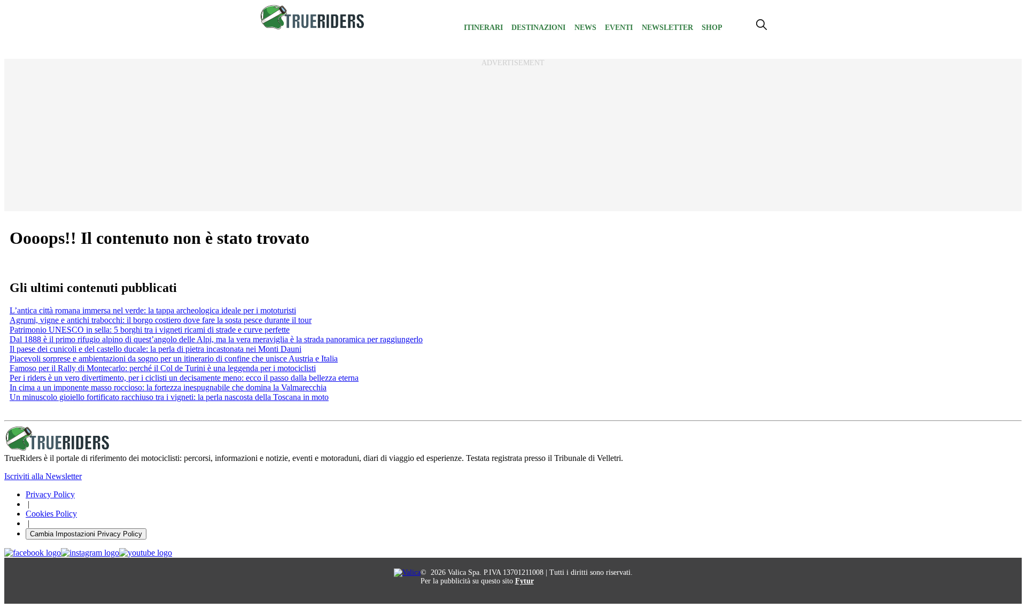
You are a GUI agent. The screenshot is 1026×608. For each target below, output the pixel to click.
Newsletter (667, 28)
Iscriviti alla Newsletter (43, 476)
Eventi (619, 28)
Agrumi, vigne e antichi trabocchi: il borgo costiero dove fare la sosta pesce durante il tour (161, 320)
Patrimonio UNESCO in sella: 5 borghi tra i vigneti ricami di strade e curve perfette (150, 329)
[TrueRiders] (312, 27)
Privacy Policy (50, 494)
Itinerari (483, 28)
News (585, 28)
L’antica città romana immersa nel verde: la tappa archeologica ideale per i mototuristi (153, 310)
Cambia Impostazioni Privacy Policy (86, 534)
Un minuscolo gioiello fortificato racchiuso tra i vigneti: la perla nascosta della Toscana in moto (169, 397)
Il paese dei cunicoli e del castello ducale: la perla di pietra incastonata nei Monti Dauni (155, 348)
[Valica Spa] (407, 572)
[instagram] (90, 553)
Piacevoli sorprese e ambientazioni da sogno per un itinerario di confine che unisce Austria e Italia (174, 358)
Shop (712, 28)
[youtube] (145, 553)
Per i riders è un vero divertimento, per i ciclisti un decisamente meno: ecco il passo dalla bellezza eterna (184, 377)
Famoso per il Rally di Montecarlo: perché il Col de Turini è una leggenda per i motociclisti (163, 368)
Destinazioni (538, 28)
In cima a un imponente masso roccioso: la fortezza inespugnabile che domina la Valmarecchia (168, 387)
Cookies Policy (51, 513)
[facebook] (32, 553)
